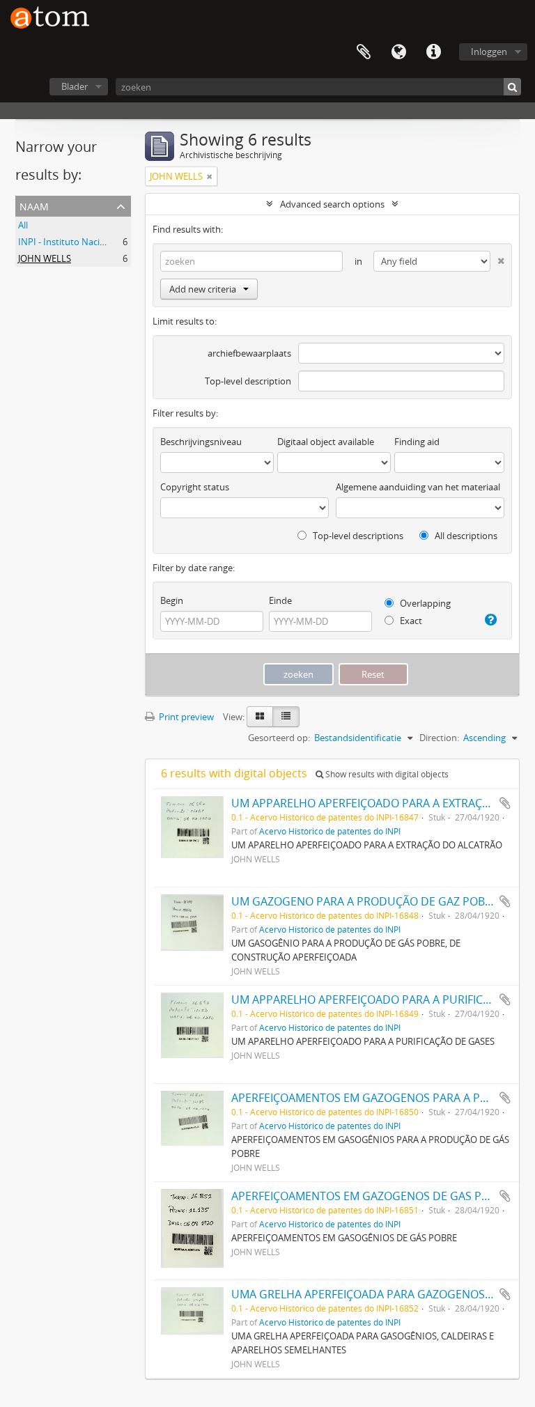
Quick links (433, 52)
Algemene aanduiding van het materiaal (418, 487)
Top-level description (248, 381)
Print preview (185, 716)
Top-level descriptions (357, 535)
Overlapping (424, 603)
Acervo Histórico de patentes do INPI (330, 831)
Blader (74, 86)
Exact (410, 620)
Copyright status (194, 487)
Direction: (439, 737)
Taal (398, 52)
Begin (171, 600)
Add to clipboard (505, 803)
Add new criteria (202, 289)
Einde (280, 600)
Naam (34, 205)
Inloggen (489, 51)
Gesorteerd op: (279, 737)
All (23, 225)
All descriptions (465, 535)
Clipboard (363, 52)
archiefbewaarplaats (249, 353)
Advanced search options (332, 204)
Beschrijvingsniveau (201, 441)
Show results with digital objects (386, 774)
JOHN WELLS (44, 258)
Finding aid (417, 441)
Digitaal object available (325, 441)
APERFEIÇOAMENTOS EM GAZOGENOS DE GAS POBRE (370, 1196)
